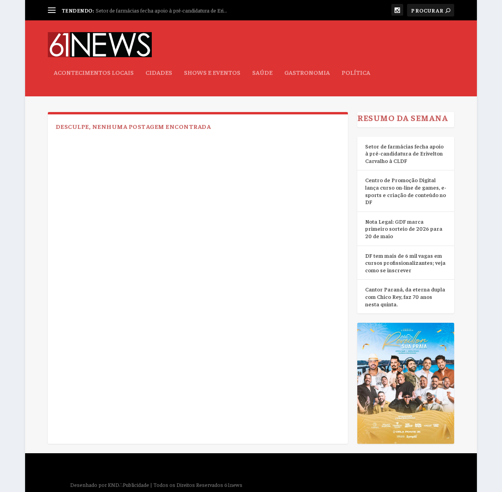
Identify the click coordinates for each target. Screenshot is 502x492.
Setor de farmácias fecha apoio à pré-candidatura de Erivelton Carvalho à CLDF (404, 153)
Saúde (262, 72)
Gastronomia (307, 72)
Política (356, 72)
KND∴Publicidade (128, 484)
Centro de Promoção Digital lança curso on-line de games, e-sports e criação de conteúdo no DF (405, 190)
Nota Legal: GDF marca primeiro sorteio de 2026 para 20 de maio (403, 228)
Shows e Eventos (212, 72)
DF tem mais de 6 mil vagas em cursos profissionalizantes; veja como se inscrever (405, 262)
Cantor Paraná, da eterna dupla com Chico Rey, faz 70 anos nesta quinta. (405, 296)
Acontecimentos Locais (94, 72)
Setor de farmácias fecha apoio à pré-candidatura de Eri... (161, 10)
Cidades (159, 72)
